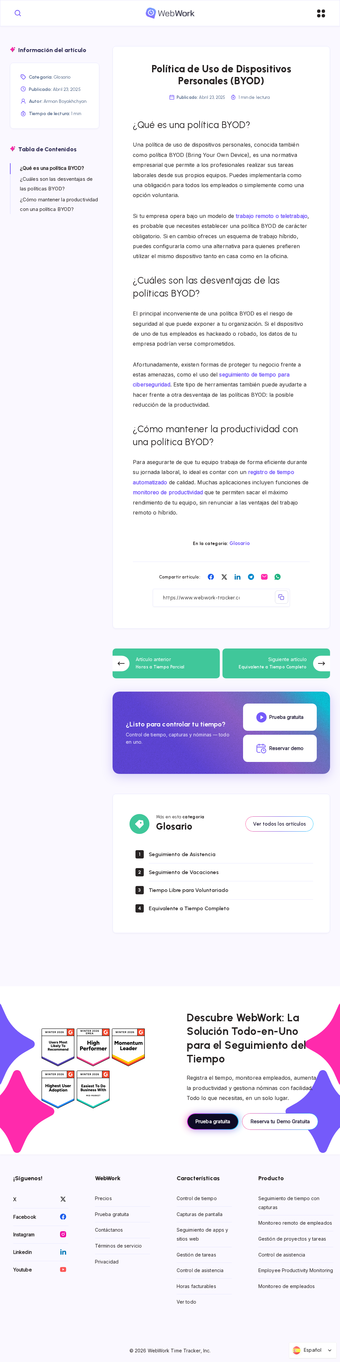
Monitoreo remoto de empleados (295, 1223)
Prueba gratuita (212, 1121)
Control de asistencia (200, 1270)
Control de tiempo (197, 1198)
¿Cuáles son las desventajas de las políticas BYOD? (56, 184)
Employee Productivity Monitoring (295, 1270)
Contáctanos (109, 1230)
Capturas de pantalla (199, 1214)
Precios (103, 1198)
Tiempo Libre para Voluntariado (188, 890)
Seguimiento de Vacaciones (184, 872)
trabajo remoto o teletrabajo (271, 216)
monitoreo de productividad (168, 492)
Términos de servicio (118, 1246)
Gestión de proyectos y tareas (292, 1239)
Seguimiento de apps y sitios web (202, 1234)
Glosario (239, 543)
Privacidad (107, 1261)
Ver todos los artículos (279, 824)
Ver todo (186, 1302)
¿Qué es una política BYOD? (52, 168)
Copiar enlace (281, 597)
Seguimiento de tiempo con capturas (289, 1203)
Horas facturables (196, 1286)
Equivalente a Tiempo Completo (189, 908)
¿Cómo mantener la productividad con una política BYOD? (59, 204)
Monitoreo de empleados (286, 1286)
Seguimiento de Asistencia (182, 854)
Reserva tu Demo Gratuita (280, 1121)
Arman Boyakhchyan (65, 101)
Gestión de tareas (196, 1255)
